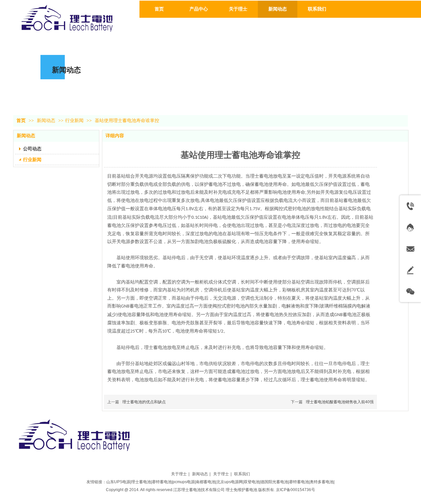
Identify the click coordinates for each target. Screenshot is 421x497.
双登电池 (252, 482)
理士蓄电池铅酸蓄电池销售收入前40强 (340, 402)
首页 (21, 120)
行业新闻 (74, 120)
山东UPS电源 (118, 482)
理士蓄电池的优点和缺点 (144, 402)
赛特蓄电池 (162, 482)
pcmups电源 (184, 482)
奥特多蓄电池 (322, 482)
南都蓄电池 (205, 482)
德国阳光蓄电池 (274, 482)
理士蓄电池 (141, 482)
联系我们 (242, 474)
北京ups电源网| (230, 482)
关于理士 (179, 474)
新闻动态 (47, 120)
